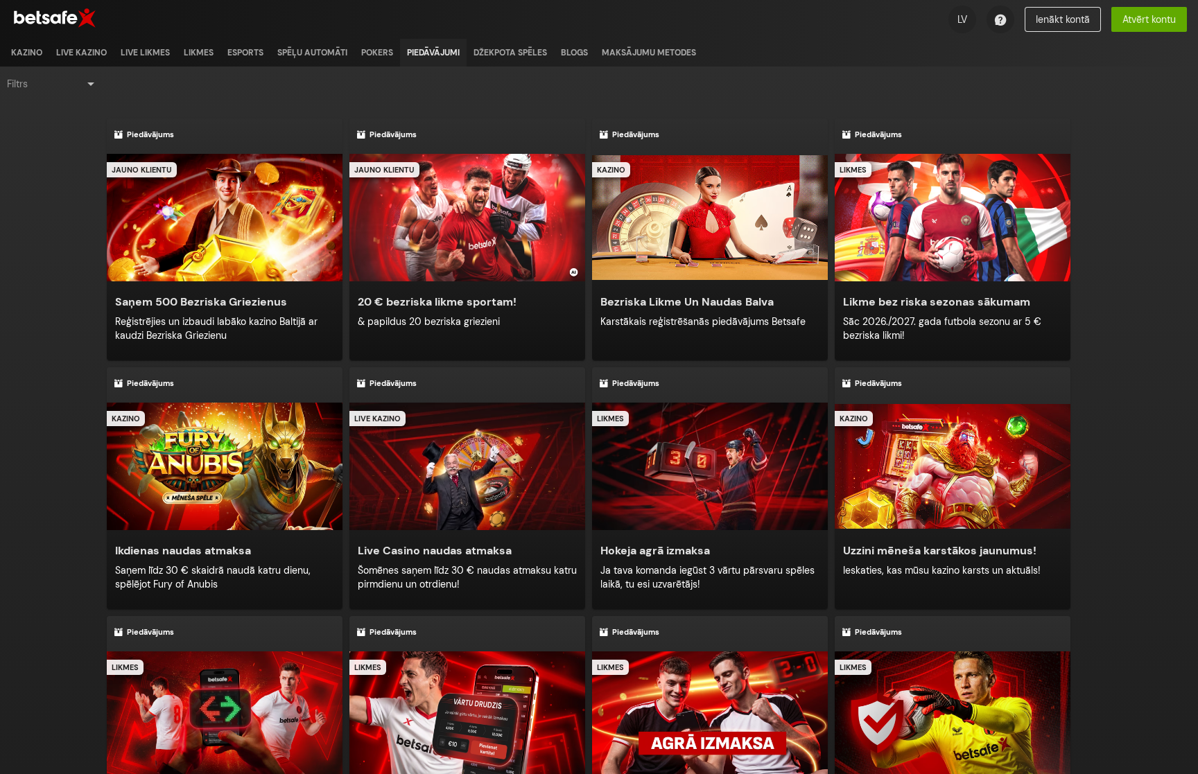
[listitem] (26, 53)
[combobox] (52, 84)
